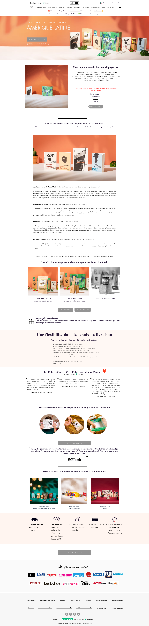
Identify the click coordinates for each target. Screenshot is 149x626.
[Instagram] (70, 614)
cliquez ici (97, 256)
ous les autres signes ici (94, 13)
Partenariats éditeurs (101, 600)
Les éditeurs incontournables (84, 608)
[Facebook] (66, 614)
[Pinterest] (74, 614)
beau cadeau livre (75, 11)
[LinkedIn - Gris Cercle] (78, 614)
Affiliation (88, 600)
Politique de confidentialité (75, 623)
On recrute (31, 608)
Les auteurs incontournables (64, 608)
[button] (120, 7)
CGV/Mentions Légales (63, 623)
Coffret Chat (98, 11)
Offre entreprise (75, 600)
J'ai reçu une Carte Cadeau (47, 600)
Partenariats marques (117, 600)
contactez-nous (116, 533)
